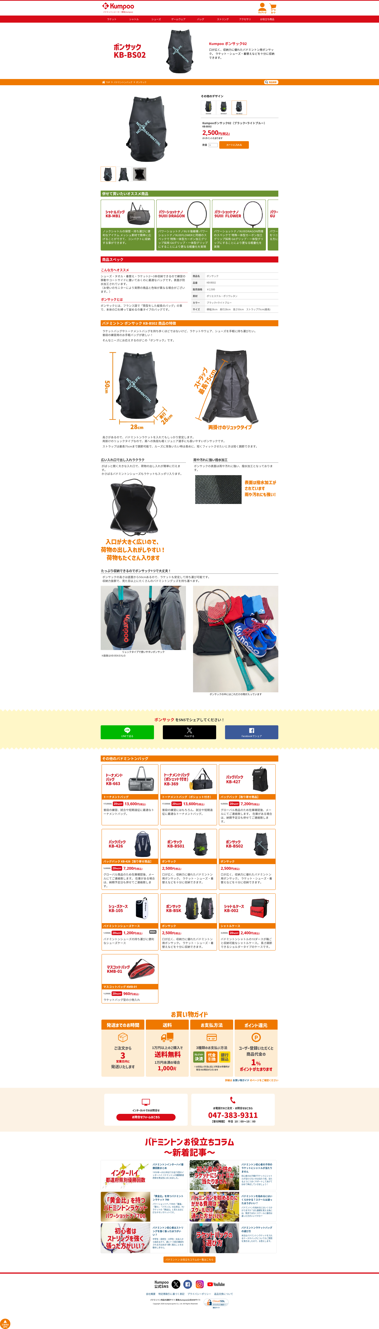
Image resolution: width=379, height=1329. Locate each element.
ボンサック (141, 82)
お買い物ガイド (241, 1080)
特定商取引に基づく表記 (171, 1294)
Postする (189, 736)
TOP (108, 82)
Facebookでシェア (252, 736)
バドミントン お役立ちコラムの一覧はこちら (189, 1259)
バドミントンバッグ (123, 82)
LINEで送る (127, 736)
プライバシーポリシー (199, 1294)
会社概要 (150, 1294)
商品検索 (273, 82)
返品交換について (223, 1294)
